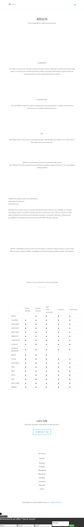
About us (42, 463)
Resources (42, 474)
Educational (42, 470)
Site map (42, 485)
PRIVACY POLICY (56, 502)
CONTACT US (42, 432)
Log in (42, 489)
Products (42, 467)
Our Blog (42, 478)
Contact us (42, 481)
